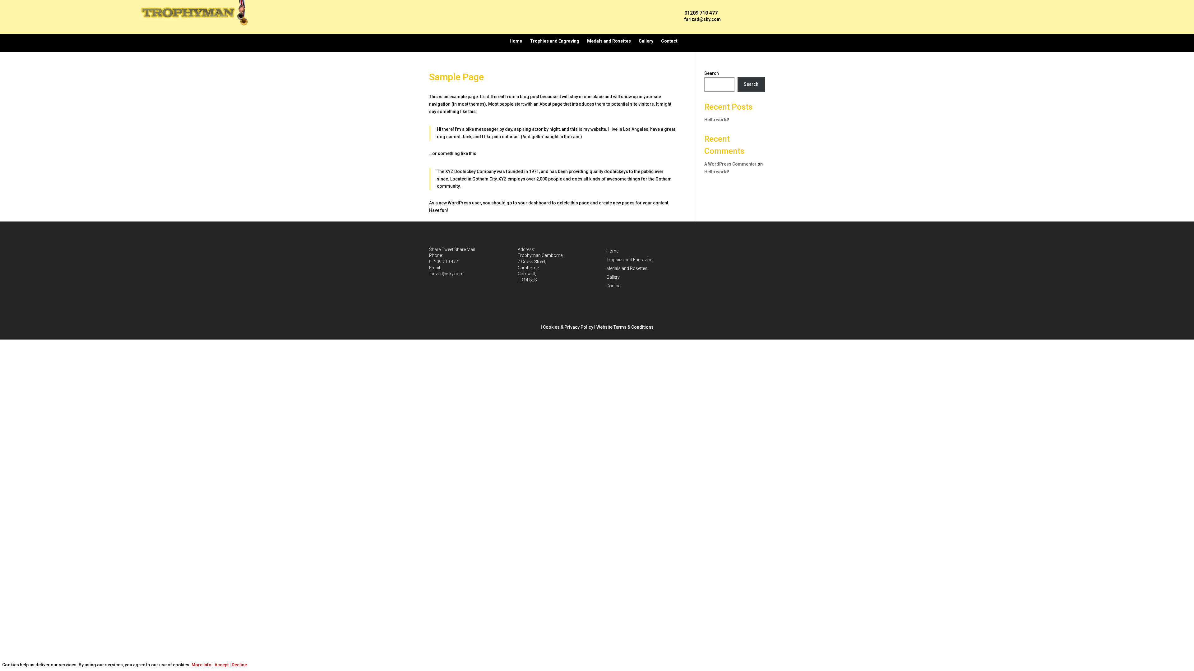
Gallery (646, 41)
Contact (669, 41)
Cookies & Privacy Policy (568, 327)
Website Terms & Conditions (625, 327)
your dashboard (534, 202)
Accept (222, 664)
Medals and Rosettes (609, 41)
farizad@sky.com (702, 19)
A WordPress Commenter (730, 164)
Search (711, 73)
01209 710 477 (443, 261)
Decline (239, 664)
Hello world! (716, 119)
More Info (201, 664)
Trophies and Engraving (554, 41)
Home (516, 41)
